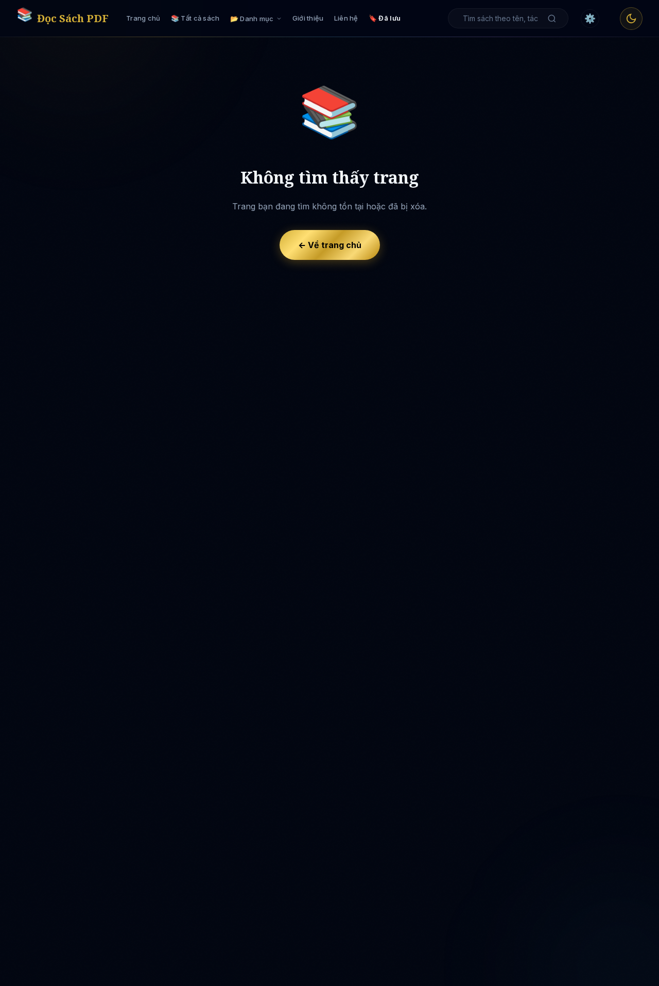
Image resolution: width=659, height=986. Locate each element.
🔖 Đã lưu (385, 18)
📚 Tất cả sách (195, 18)
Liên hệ (346, 18)
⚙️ (590, 18)
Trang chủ (143, 18)
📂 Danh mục (252, 18)
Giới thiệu (308, 18)
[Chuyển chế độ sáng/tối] (631, 18)
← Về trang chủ (329, 245)
